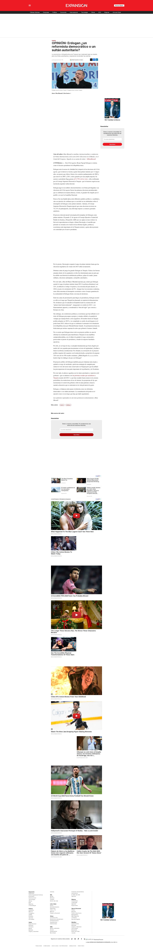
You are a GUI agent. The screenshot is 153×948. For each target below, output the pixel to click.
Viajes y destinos (77, 926)
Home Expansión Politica (36, 894)
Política (54, 12)
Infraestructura (54, 920)
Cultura (52, 891)
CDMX (30, 914)
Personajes (75, 928)
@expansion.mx (78, 939)
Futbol (73, 910)
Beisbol (74, 911)
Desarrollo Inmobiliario (56, 919)
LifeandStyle (32, 905)
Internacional (74, 12)
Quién (30, 922)
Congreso (31, 913)
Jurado (73, 933)
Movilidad (53, 933)
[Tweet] (91, 59)
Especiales (75, 905)
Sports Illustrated (76, 908)
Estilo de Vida (76, 931)
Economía (63, 12)
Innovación (75, 893)
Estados (31, 916)
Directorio (81, 945)
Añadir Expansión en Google (77, 59)
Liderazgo (74, 902)
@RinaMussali (91, 159)
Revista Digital (119, 5)
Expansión (32, 892)
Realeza (31, 925)
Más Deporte (75, 916)
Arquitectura (53, 922)
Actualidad (75, 901)
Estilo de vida (54, 901)
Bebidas (74, 925)
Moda (30, 928)
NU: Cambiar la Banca (112, 120)
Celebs (52, 899)
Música (52, 911)
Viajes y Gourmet (33, 931)
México (31, 911)
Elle (51, 895)
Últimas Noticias (35, 12)
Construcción (54, 917)
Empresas (46, 12)
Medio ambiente (54, 928)
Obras (93, 12)
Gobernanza (53, 931)
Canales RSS (72, 945)
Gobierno (31, 910)
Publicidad (39, 945)
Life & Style (53, 904)
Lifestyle (74, 917)
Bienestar (74, 929)
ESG (99, 12)
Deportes (52, 908)
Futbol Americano (77, 913)
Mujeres (106, 12)
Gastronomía (75, 923)
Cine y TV (53, 910)
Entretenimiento (54, 907)
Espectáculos (32, 923)
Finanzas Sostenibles (78, 891)
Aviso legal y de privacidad (60, 945)
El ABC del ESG (76, 894)
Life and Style (117, 12)
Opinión (54, 40)
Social (52, 929)
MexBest (74, 922)
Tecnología (84, 12)
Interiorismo (53, 923)
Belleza (31, 930)
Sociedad (31, 919)
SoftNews (68, 405)
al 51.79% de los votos (81, 179)
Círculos (31, 926)
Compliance (46, 945)
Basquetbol (75, 914)
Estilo (51, 905)
